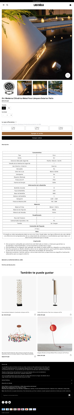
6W (4, 108)
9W (9, 108)
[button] (3, 5)
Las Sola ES (7, 412)
